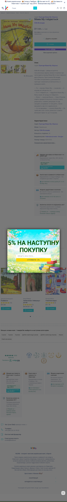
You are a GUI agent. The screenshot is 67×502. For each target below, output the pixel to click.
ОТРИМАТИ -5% (33, 260)
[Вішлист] (61, 8)
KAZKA (7, 8)
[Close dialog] (57, 231)
